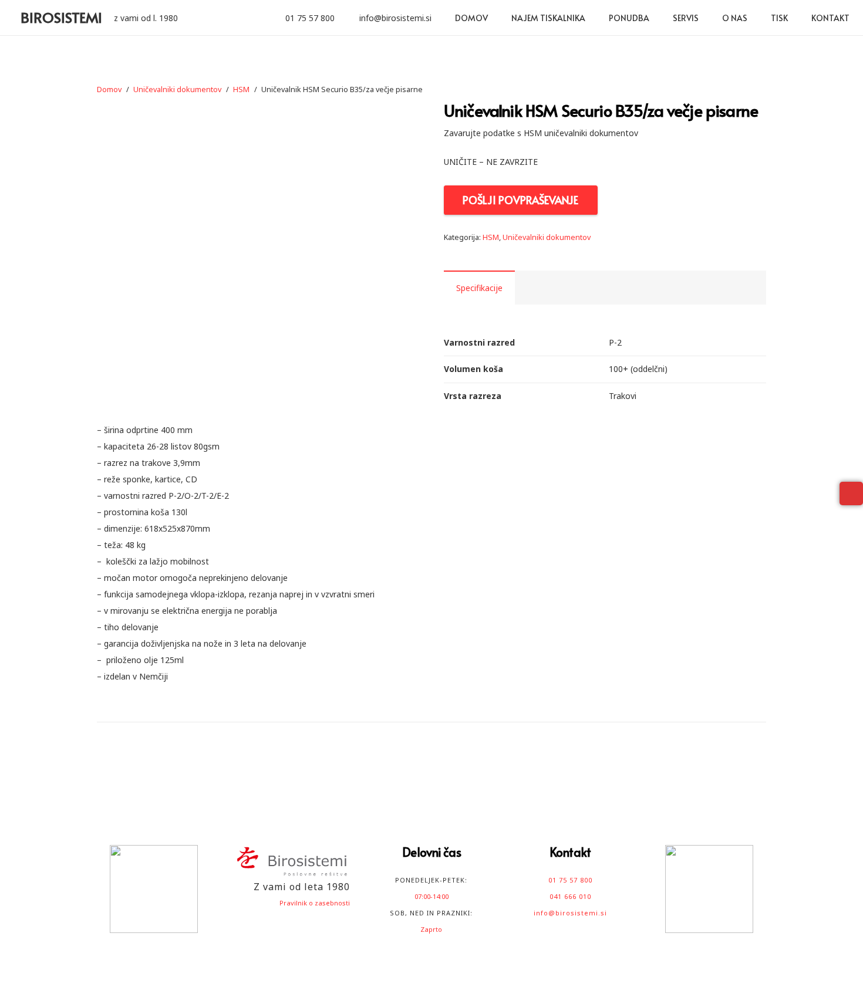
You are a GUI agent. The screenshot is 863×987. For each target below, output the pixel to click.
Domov (109, 89)
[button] (656, 18)
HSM (241, 89)
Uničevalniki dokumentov (177, 89)
